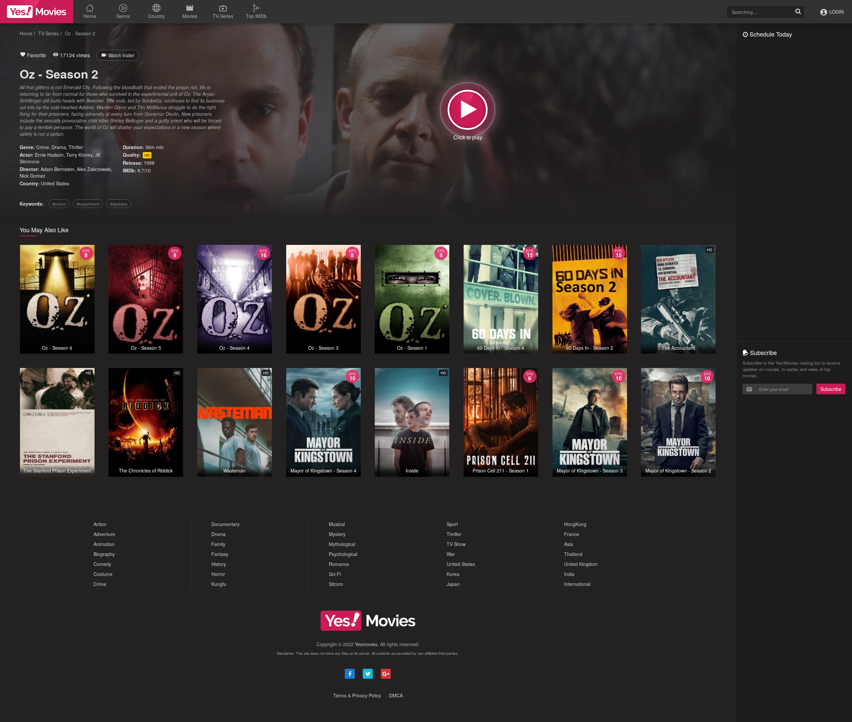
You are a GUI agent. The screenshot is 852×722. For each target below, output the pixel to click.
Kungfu (218, 584)
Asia (568, 544)
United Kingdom (581, 564)
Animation (104, 544)
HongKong (575, 524)
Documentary (225, 524)
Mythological (342, 544)
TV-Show (456, 544)
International (577, 584)
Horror (218, 574)
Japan (453, 584)
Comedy (102, 564)
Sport (452, 524)
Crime (42, 147)
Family (218, 544)
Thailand (573, 554)
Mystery (337, 534)
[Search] (798, 12)
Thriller (76, 147)
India (569, 574)
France (571, 534)
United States (55, 183)
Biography (104, 554)
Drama (59, 147)
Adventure (104, 534)
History (218, 564)
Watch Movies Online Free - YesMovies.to (37, 11)
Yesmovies (366, 644)
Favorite (36, 55)
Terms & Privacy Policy (357, 695)
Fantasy (219, 554)
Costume (103, 574)
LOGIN (836, 11)
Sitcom (336, 584)
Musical (337, 524)
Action (100, 524)
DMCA (396, 695)
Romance (339, 564)
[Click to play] (468, 110)
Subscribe (830, 389)
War (451, 554)
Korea (453, 574)
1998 (149, 162)
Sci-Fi (335, 574)
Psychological (343, 554)
